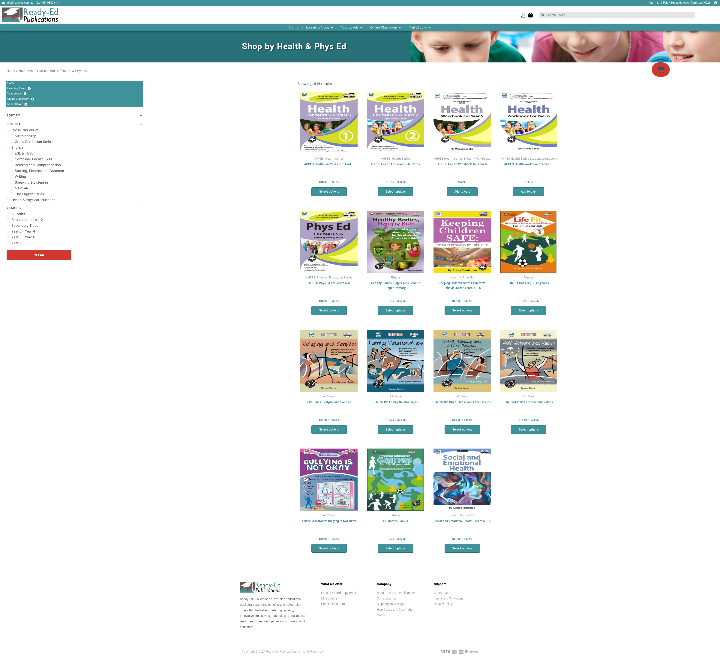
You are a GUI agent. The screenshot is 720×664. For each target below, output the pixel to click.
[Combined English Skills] (11, 159)
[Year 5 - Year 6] (8, 237)
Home (293, 27)
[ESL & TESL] (11, 153)
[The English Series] (11, 193)
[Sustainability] (11, 135)
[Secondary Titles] (8, 225)
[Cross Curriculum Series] (11, 141)
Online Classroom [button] (383, 27)
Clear (39, 255)
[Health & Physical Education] (8, 199)
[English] (8, 147)
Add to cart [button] (462, 191)
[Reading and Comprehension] (11, 164)
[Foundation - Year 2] (8, 219)
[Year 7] (8, 242)
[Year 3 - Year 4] (8, 231)
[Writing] (11, 176)
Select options (329, 191)
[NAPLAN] (11, 188)
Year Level (26, 71)
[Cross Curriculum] (8, 130)
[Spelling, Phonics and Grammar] (11, 170)
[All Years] (8, 213)
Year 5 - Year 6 (48, 71)
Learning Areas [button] (317, 27)
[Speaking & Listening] (11, 182)
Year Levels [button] (349, 27)
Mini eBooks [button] (418, 27)
